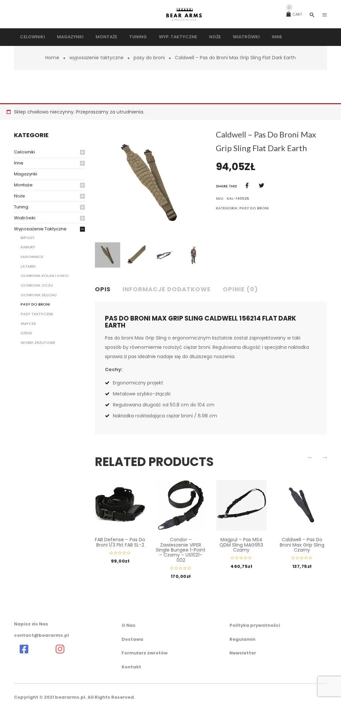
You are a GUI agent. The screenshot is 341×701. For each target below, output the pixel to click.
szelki (26, 333)
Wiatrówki (24, 218)
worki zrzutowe (38, 342)
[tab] (105, 289)
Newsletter (242, 653)
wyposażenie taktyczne (96, 57)
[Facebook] (247, 185)
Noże (19, 196)
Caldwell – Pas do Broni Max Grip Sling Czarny (302, 544)
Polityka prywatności (254, 625)
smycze (28, 323)
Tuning (21, 207)
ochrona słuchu (39, 295)
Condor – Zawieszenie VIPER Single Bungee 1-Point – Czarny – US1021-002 (180, 550)
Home (52, 57)
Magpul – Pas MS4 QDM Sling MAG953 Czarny (241, 544)
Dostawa (132, 639)
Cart (295, 14)
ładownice (32, 256)
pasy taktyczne (37, 314)
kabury (28, 247)
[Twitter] (261, 185)
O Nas (129, 625)
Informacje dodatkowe (167, 289)
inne (18, 163)
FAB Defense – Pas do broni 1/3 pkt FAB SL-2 (120, 542)
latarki (28, 266)
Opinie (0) (240, 289)
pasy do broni (149, 57)
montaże (23, 185)
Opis (103, 289)
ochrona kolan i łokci (45, 275)
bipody (28, 237)
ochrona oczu (37, 285)
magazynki (25, 174)
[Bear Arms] (24, 649)
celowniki (24, 152)
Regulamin (242, 639)
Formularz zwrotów (145, 653)
